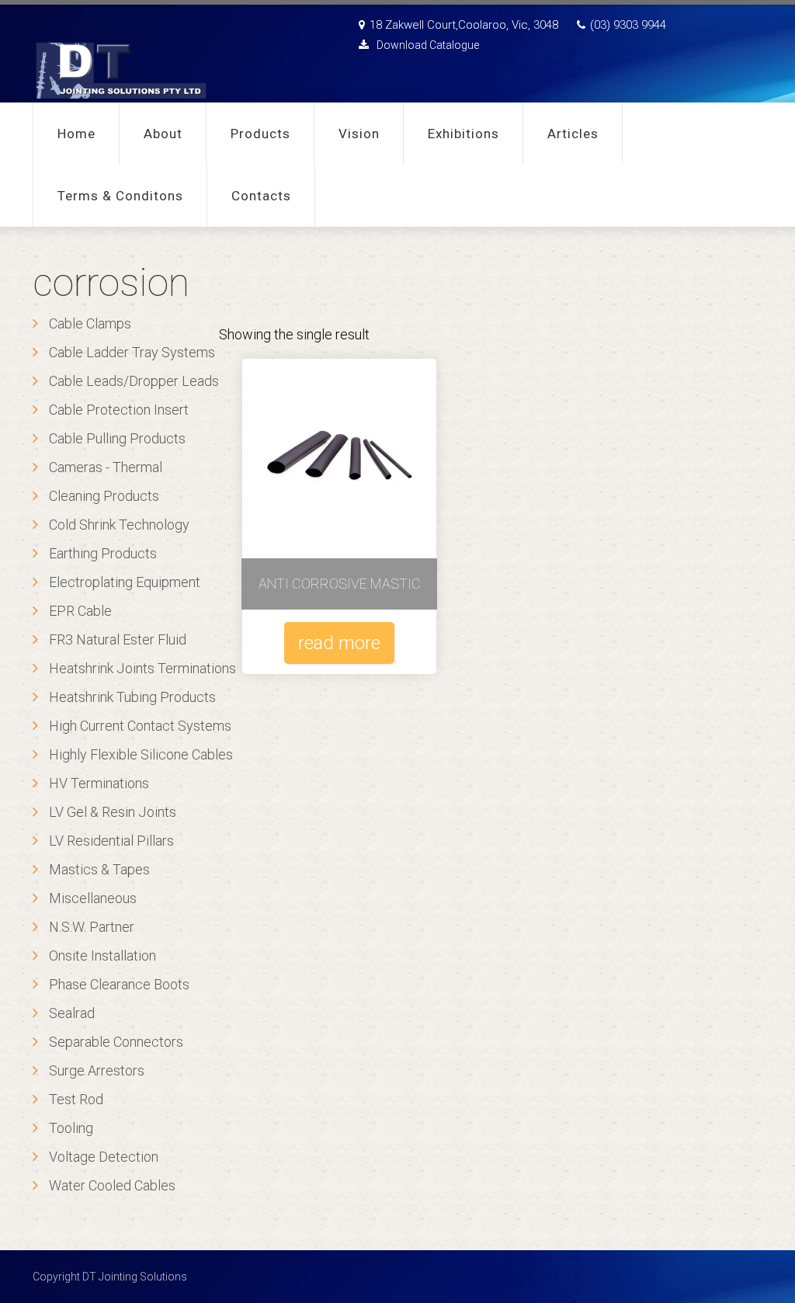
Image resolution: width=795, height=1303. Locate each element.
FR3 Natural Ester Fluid (117, 639)
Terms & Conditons (120, 195)
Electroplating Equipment (124, 582)
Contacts (261, 195)
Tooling (71, 1128)
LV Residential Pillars (111, 840)
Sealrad (72, 1013)
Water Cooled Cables (112, 1185)
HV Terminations (99, 783)
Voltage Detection (103, 1156)
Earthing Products (103, 553)
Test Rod (76, 1099)
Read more (339, 643)
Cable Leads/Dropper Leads (134, 381)
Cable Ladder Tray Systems (132, 352)
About (163, 133)
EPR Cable (80, 611)
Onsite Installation (102, 955)
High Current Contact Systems (140, 726)
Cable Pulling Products (117, 438)
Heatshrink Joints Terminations (142, 668)
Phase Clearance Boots (119, 984)
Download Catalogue (428, 45)
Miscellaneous (93, 898)
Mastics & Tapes (99, 869)
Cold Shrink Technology (119, 524)
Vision (359, 133)
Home (76, 133)
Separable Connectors (116, 1042)
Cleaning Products (104, 496)
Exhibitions (463, 133)
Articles (573, 133)
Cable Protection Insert (119, 409)
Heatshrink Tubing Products (132, 697)
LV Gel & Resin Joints (112, 812)
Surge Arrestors (96, 1070)
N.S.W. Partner (91, 927)
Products (260, 133)
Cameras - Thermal (105, 467)
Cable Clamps (90, 323)
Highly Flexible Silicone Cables (141, 754)
